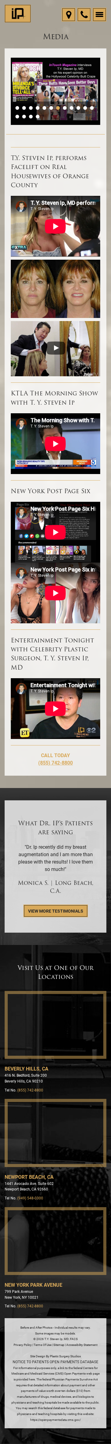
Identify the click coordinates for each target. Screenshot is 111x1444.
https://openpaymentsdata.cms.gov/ (55, 1419)
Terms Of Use (42, 1345)
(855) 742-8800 (55, 762)
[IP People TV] (55, 349)
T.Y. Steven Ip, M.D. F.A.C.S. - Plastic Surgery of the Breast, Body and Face (18, 14)
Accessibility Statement (81, 1345)
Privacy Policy (23, 1345)
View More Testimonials (55, 911)
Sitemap (58, 1345)
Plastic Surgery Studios (65, 1356)
